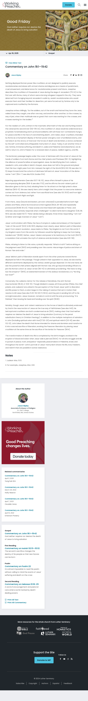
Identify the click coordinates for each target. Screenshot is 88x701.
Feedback (68, 683)
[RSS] (72, 659)
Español (56, 683)
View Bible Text (14, 63)
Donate (68, 5)
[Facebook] (60, 659)
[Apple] (68, 659)
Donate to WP (44, 660)
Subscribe (20, 683)
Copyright (33, 683)
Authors (45, 683)
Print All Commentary (16, 602)
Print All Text (12, 600)
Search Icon (79, 4)
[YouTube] (64, 659)
